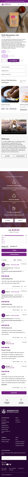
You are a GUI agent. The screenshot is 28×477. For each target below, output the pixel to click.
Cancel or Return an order (5, 432)
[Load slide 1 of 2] (2, 1)
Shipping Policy (4, 425)
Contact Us (3, 420)
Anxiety (3, 108)
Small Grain (4, 56)
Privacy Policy (4, 468)
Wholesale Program (5, 439)
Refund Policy (4, 469)
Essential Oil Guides (19, 443)
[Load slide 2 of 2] (3, 1)
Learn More (7, 156)
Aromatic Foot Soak (5, 104)
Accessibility (11, 469)
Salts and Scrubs (13, 108)
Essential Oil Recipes (19, 441)
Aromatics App (4, 429)
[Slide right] (27, 99)
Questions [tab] (13, 247)
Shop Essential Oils (20, 156)
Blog (16, 439)
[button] (25, 4)
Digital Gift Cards (5, 427)
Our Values (7, 220)
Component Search (19, 445)
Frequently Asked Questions (5, 422)
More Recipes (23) (23, 81)
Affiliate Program (5, 441)
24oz (8, 51)
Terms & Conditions (12, 468)
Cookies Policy (21, 468)
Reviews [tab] (4, 247)
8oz (3, 51)
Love (7, 108)
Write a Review (17, 255)
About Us (20, 220)
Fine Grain (12, 56)
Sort (15, 260)
